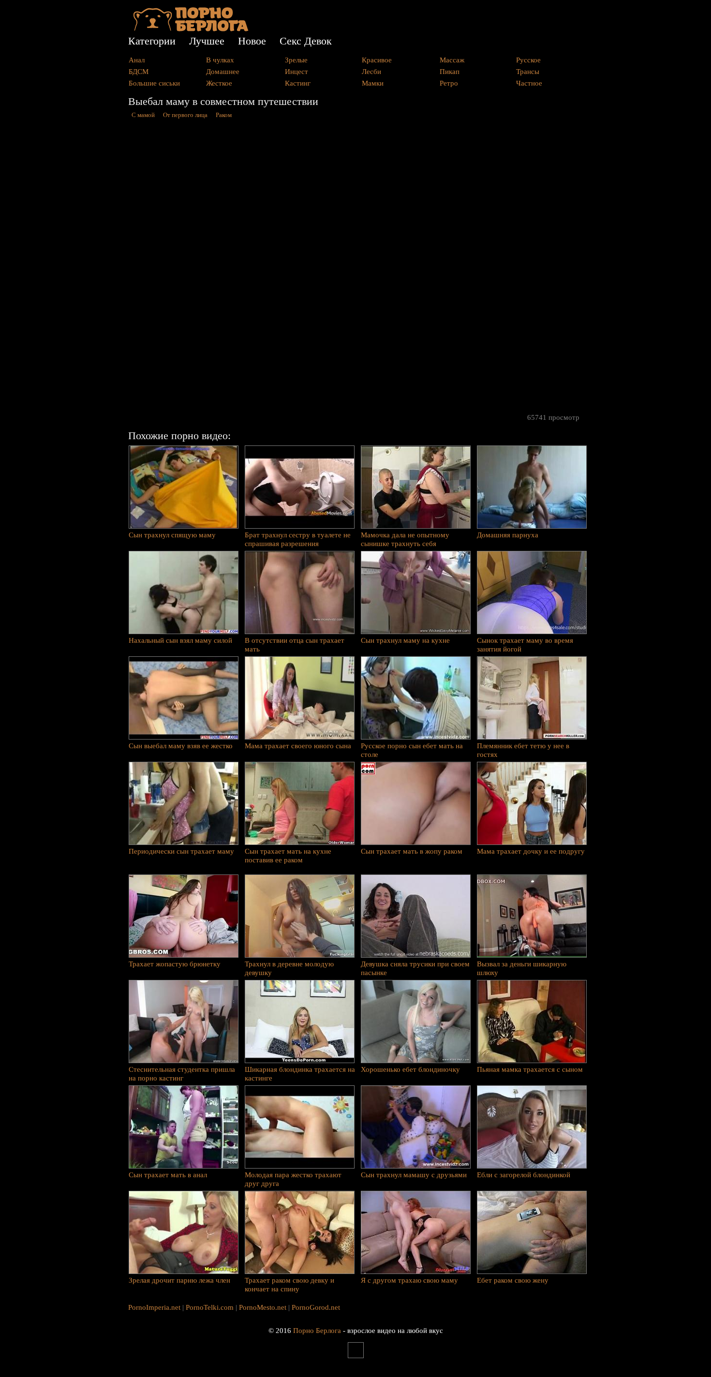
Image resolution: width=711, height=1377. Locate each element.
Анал (137, 60)
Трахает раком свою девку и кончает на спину (289, 1284)
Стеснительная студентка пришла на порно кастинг (182, 1074)
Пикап (449, 71)
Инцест (296, 71)
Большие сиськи (154, 83)
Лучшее (206, 41)
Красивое (377, 60)
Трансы (527, 71)
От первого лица (185, 115)
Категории (152, 41)
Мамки (373, 83)
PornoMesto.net (262, 1307)
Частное (529, 83)
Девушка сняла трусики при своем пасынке (415, 968)
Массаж (452, 60)
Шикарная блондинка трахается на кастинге (300, 1074)
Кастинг (298, 83)
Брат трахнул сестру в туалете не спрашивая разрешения (298, 539)
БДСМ (138, 71)
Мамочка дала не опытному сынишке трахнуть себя (405, 539)
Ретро (449, 83)
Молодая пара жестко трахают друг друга (293, 1179)
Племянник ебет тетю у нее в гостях (523, 750)
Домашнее (222, 71)
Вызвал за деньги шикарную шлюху (521, 968)
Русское (528, 60)
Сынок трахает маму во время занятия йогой (525, 645)
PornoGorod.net (316, 1307)
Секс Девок (306, 41)
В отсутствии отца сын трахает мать (294, 645)
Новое (252, 41)
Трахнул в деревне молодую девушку (289, 968)
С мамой (143, 115)
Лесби (371, 71)
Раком (224, 115)
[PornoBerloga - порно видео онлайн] (191, 29)
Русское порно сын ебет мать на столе (412, 750)
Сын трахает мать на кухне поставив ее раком (288, 855)
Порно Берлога (317, 1330)
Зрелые (296, 60)
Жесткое (219, 83)
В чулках (220, 60)
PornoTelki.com (210, 1307)
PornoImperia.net (154, 1307)
